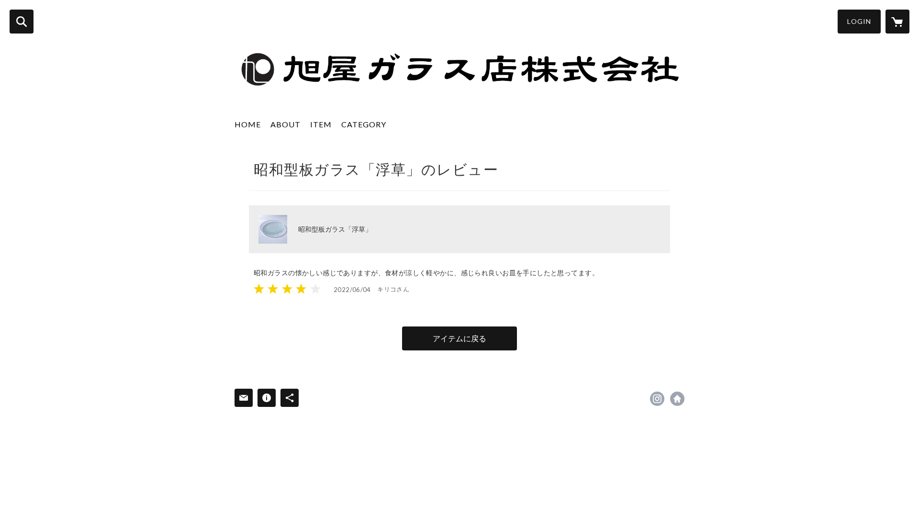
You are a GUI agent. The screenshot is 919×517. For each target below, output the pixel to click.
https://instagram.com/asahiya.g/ (657, 399)
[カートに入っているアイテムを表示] (897, 22)
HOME (248, 124)
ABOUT (285, 124)
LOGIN (859, 21)
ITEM (321, 124)
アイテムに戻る (459, 338)
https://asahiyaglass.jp (677, 399)
